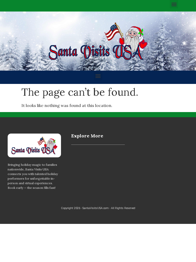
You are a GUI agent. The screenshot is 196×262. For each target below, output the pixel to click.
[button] (174, 4)
